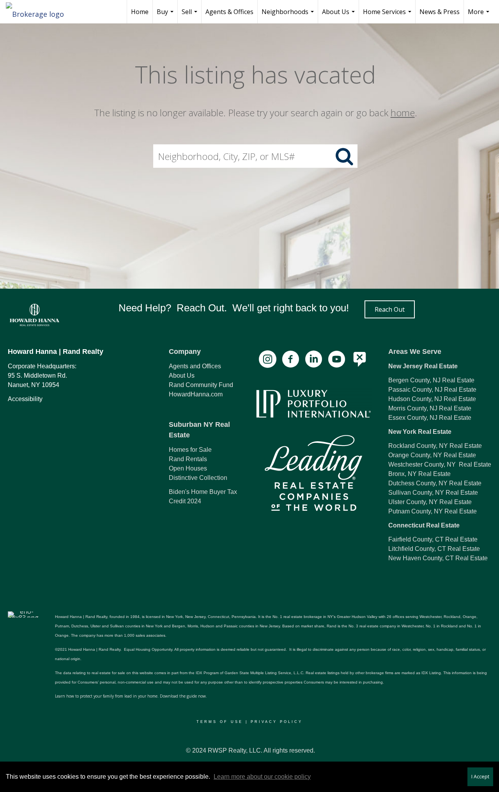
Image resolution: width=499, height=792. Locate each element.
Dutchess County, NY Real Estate (434, 483)
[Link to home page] (39, 11)
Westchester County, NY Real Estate (439, 464)
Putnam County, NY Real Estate (432, 511)
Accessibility (25, 399)
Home (140, 11)
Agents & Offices (229, 11)
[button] (390, 309)
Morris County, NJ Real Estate (429, 408)
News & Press (439, 11)
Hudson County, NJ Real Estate (432, 399)
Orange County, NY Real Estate (432, 455)
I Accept (480, 776)
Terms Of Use (219, 722)
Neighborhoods (289, 15)
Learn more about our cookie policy (262, 776)
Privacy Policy (277, 722)
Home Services (388, 15)
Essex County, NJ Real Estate (429, 417)
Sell (190, 15)
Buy (166, 15)
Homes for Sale (190, 449)
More (479, 15)
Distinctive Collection (198, 477)
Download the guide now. (183, 696)
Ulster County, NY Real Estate (430, 502)
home (403, 112)
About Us (339, 15)
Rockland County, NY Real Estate (435, 445)
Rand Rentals (188, 459)
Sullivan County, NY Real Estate (433, 492)
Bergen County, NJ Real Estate (431, 380)
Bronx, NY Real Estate (419, 474)
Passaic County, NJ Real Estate (432, 389)
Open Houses (188, 468)
